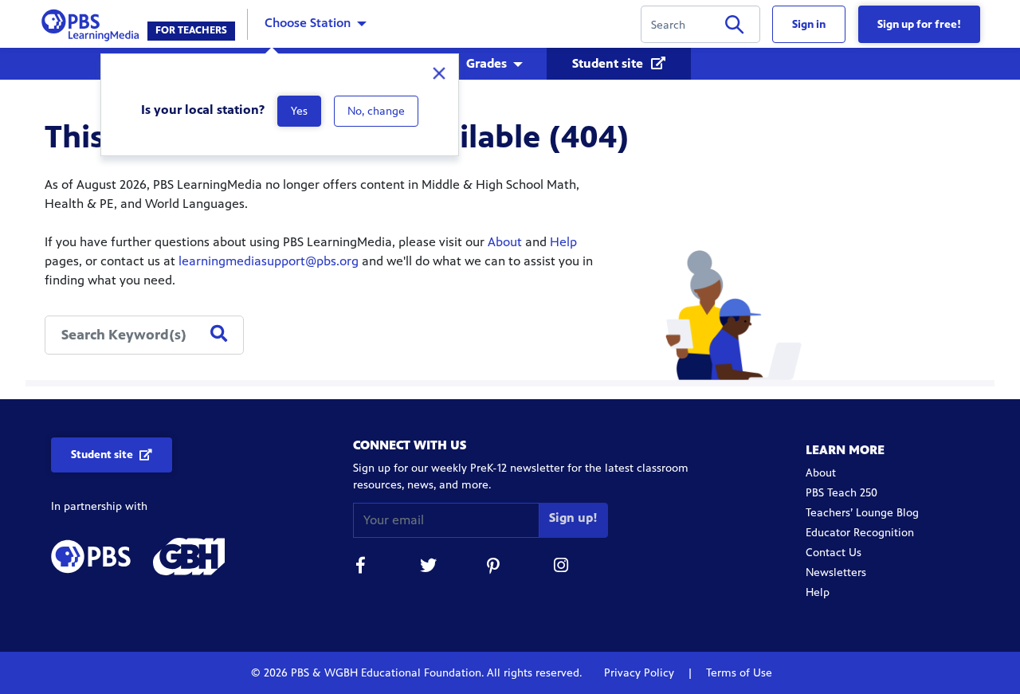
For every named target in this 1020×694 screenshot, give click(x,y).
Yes (299, 111)
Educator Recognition (860, 532)
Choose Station (308, 22)
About (505, 241)
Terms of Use (737, 673)
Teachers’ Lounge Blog (862, 513)
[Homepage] (93, 22)
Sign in (809, 24)
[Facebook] (361, 567)
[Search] (734, 27)
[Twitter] (428, 567)
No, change (376, 111)
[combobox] (144, 335)
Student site (609, 63)
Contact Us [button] (833, 552)
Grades (486, 63)
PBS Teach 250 (841, 493)
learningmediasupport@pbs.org (268, 261)
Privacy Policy (640, 673)
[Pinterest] (495, 567)
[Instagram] (562, 567)
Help (563, 241)
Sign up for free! (919, 24)
